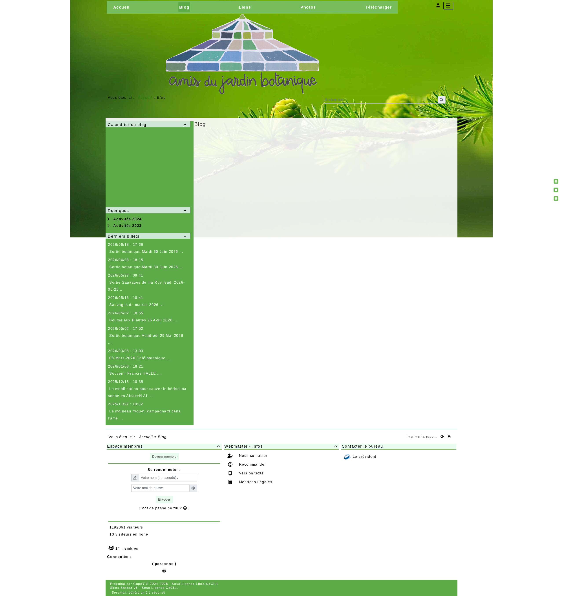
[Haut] (556, 181)
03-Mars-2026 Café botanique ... (139, 358)
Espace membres (163, 446)
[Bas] (556, 198)
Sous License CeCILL (160, 587)
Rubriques (147, 210)
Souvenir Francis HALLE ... (135, 373)
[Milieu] (556, 190)
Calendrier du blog (147, 124)
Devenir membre (164, 456)
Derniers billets (147, 236)
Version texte (251, 473)
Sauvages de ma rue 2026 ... (136, 305)
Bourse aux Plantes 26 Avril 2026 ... (143, 320)
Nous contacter (252, 455)
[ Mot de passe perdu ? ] (164, 508)
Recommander (252, 464)
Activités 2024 (126, 219)
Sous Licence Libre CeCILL (196, 583)
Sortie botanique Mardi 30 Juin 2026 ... (146, 251)
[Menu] (448, 5)
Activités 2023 (126, 226)
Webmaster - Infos (280, 446)
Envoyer (164, 499)
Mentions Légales (255, 482)
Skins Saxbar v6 (124, 587)
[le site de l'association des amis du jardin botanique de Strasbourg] (242, 54)
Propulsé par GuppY (128, 583)
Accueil (145, 97)
